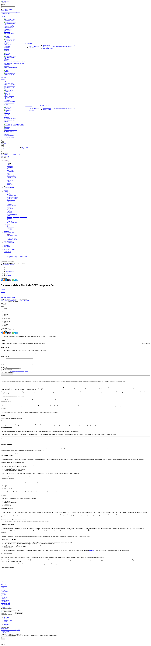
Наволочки (4, 601)
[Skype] (15, 280)
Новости (3, 587)
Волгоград (10, 166)
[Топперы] (14, 70)
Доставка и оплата (12, 235)
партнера (91, 550)
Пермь (8, 174)
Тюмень (9, 183)
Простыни (3, 598)
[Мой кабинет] (1, 140)
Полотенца (4, 594)
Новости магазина (7, 611)
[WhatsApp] (13, 280)
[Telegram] (17, 280)
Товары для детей (5, 603)
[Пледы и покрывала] (14, 22)
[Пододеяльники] (14, 33)
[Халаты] (14, 42)
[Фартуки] (14, 53)
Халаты (3, 593)
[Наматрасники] (14, 27)
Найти (2, 638)
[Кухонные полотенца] (14, 67)
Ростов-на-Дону (11, 176)
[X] (8, 280)
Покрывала (4, 597)
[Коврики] (14, 64)
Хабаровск (10, 184)
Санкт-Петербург (11, 177)
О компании (10, 227)
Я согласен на (15, 371)
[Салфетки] (14, 47)
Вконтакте (8, 268)
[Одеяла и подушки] (14, 25)
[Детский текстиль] (14, 39)
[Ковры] (14, 59)
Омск (8, 173)
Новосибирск (10, 171)
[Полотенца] (14, 44)
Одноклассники (10, 271)
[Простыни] (14, 30)
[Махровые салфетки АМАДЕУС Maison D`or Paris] (15, 300)
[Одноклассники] (4, 280)
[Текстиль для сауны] (14, 56)
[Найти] (1, 7)
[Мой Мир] (6, 280)
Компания (3, 584)
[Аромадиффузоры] (14, 73)
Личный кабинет (5, 604)
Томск (8, 181)
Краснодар (10, 170)
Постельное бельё (5, 591)
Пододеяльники (5, 600)
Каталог (9, 194)
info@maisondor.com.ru (8, 264)
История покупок (5, 607)
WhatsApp (8, 275)
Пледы (2, 596)
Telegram (8, 269)
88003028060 (4, 10)
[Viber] (10, 280)
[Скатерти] (14, 50)
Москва (9, 164)
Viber (7, 273)
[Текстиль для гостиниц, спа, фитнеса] (14, 61)
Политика (3, 588)
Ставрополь (10, 180)
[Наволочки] (14, 36)
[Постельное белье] (14, 19)
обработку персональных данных (19, 371)
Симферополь (10, 178)
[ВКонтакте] (2, 280)
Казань (9, 168)
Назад (8, 161)
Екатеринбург (10, 167)
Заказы (2, 605)
